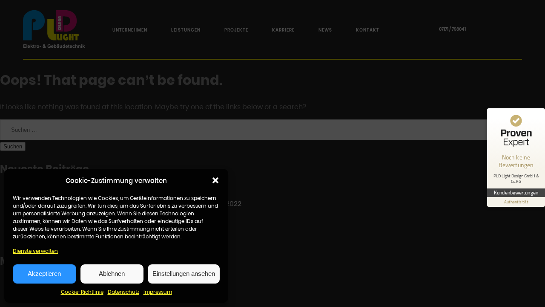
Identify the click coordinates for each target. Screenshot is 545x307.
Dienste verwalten (35, 251)
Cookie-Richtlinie (82, 291)
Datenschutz (123, 291)
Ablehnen (112, 273)
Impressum (157, 291)
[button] (215, 180)
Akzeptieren (44, 273)
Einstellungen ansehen (183, 273)
